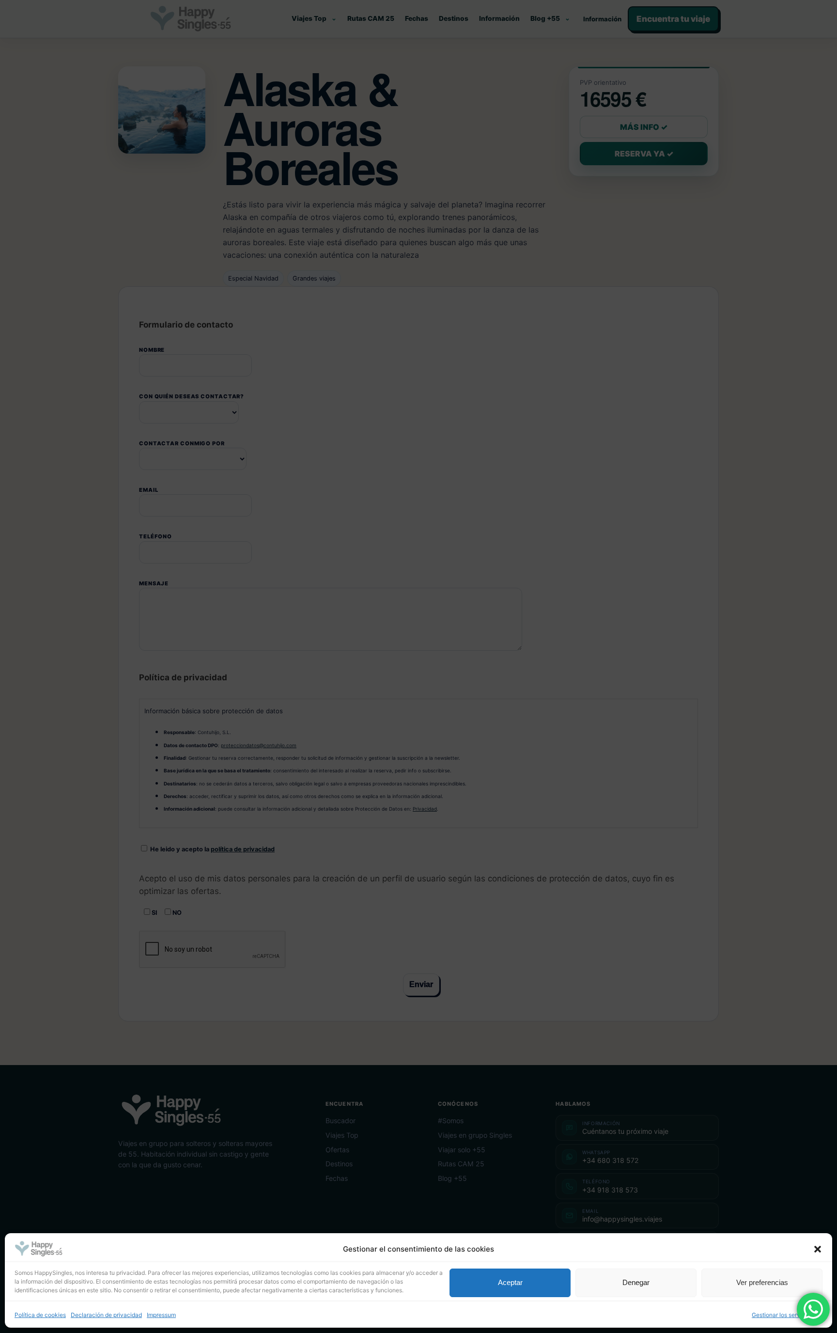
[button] (817, 1249)
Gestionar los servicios (782, 1315)
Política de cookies (40, 1315)
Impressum (161, 1315)
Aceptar (510, 1282)
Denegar (636, 1282)
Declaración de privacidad (106, 1315)
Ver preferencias (762, 1282)
